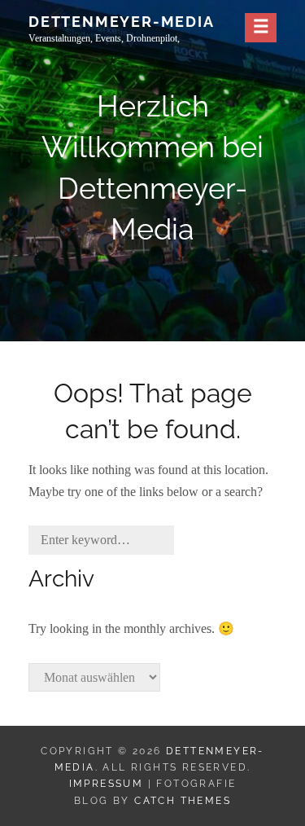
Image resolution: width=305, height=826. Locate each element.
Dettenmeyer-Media (121, 21)
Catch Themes (182, 800)
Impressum (106, 783)
